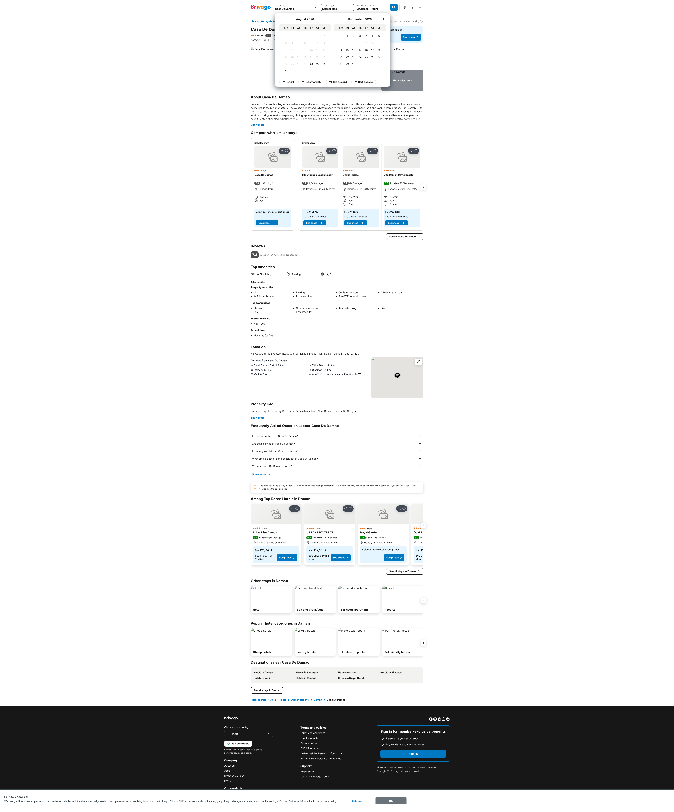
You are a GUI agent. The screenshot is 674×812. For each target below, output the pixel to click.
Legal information (310, 738)
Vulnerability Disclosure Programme (320, 758)
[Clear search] (315, 7)
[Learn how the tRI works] (296, 255)
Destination (280, 5)
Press (227, 780)
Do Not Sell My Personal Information (321, 753)
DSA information (309, 748)
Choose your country (236, 727)
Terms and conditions (312, 732)
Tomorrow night (313, 82)
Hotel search (258, 699)
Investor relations (234, 775)
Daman (318, 699)
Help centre (307, 771)
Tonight (290, 82)
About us (229, 765)
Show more (257, 124)
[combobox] (296, 9)
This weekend (340, 82)
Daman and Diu (300, 699)
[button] (402, 57)
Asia (273, 699)
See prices (409, 37)
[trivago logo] (261, 7)
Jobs (227, 770)
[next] (383, 19)
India (283, 699)
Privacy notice (308, 743)
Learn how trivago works (314, 776)
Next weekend (365, 82)
